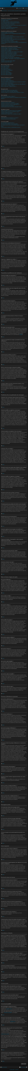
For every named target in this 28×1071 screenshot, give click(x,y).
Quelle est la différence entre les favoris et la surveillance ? (11, 110)
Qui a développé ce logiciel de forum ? (7, 122)
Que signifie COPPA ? (5, 20)
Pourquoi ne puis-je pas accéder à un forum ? (9, 54)
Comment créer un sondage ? (6, 50)
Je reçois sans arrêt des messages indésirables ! (9, 91)
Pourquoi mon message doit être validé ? (8, 60)
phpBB (21, 334)
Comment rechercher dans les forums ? (8, 102)
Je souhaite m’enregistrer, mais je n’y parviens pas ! (10, 21)
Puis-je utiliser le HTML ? (5, 66)
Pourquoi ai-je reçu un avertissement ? (8, 56)
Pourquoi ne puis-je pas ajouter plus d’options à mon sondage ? (12, 51)
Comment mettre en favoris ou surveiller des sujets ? (10, 111)
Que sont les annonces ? (5, 71)
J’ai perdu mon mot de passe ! (6, 26)
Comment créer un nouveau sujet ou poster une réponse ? (11, 47)
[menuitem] (3, 8)
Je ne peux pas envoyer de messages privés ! (9, 90)
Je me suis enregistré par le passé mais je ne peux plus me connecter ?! (13, 25)
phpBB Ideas (12, 1021)
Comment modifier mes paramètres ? (7, 32)
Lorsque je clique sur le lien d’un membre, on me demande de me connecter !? (13, 43)
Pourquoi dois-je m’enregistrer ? (6, 19)
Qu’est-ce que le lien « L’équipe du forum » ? (8, 86)
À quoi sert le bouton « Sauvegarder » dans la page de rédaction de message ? (12, 59)
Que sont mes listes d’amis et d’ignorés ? (8, 96)
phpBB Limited (9, 1008)
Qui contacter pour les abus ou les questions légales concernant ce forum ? (13, 125)
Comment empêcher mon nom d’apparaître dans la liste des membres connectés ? (13, 34)
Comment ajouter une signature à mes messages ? (10, 49)
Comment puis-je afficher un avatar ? (7, 40)
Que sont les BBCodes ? (5, 65)
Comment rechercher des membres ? (7, 105)
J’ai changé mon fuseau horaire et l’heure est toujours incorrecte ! (12, 36)
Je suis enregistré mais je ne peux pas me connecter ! (10, 22)
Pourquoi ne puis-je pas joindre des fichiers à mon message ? (11, 55)
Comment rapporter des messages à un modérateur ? (10, 57)
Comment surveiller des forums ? (7, 112)
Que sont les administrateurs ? (6, 78)
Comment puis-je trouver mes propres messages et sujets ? (11, 106)
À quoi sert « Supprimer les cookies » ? (8, 28)
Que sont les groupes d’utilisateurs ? (7, 80)
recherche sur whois (5, 1034)
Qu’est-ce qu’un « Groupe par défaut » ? (8, 85)
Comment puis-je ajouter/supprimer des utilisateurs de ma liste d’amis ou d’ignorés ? (13, 98)
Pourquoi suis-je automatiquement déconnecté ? (9, 27)
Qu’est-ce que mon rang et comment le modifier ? (9, 41)
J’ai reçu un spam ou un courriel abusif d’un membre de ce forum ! (12, 92)
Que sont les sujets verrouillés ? (6, 73)
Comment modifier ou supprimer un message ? (9, 48)
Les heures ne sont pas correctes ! (7, 35)
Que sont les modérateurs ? (6, 79)
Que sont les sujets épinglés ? (6, 72)
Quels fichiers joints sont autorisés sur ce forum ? (9, 117)
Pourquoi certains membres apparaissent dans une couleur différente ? (13, 84)
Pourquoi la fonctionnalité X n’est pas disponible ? (9, 123)
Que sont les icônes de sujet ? (6, 74)
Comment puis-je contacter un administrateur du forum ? (11, 127)
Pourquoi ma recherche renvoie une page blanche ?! (10, 104)
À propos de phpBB (8, 1012)
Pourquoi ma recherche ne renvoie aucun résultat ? (10, 103)
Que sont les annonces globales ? (7, 70)
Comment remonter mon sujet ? (6, 61)
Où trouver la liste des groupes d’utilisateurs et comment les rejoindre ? (13, 81)
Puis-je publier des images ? (6, 69)
